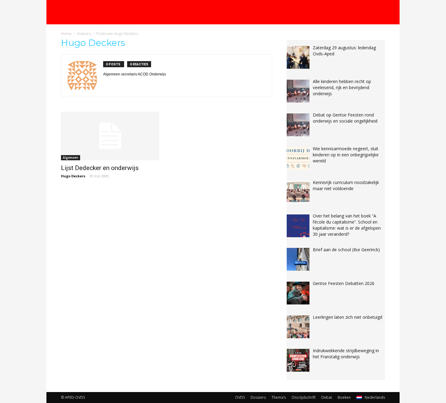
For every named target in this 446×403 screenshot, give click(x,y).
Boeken (344, 397)
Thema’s (279, 397)
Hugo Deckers (73, 176)
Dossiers (258, 397)
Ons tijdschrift (304, 397)
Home (66, 33)
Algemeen (70, 157)
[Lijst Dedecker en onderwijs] (110, 136)
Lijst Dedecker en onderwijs (100, 168)
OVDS (240, 397)
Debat (326, 397)
